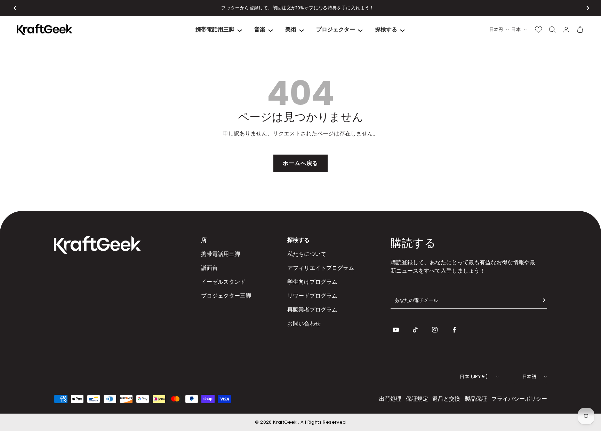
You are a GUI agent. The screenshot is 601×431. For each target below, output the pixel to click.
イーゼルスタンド (223, 282)
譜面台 (209, 268)
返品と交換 (446, 399)
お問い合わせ (304, 324)
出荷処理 (390, 399)
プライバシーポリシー (519, 399)
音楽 (259, 29)
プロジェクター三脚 (226, 296)
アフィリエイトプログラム (320, 268)
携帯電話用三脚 (214, 29)
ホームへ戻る (300, 163)
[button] (15, 8)
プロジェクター (335, 29)
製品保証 (476, 399)
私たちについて (306, 254)
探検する (386, 29)
